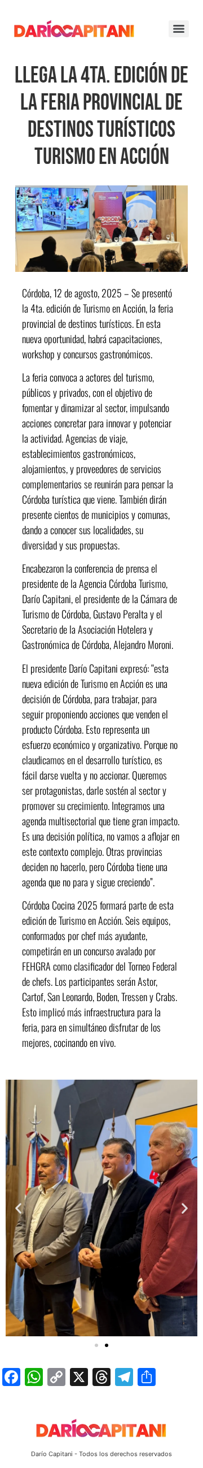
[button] (18, 1208)
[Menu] (179, 28)
